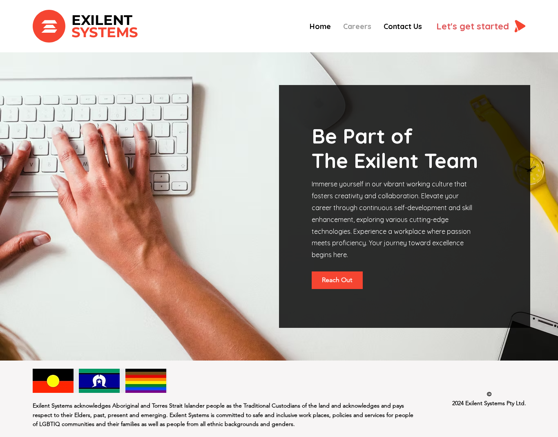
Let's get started (472, 26)
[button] (337, 280)
